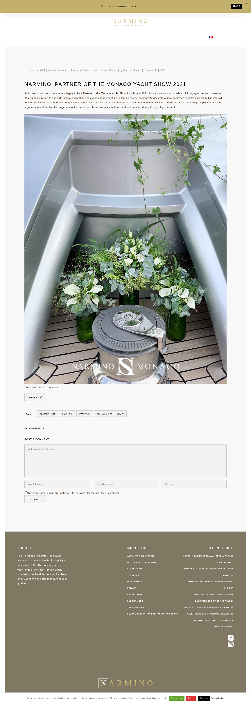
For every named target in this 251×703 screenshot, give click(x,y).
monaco (84, 414)
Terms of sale (136, 607)
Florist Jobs (135, 601)
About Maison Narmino (141, 556)
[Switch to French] (210, 38)
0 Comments (150, 70)
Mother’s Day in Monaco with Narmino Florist (211, 585)
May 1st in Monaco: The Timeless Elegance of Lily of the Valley (214, 598)
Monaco (113, 70)
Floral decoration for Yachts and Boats (152, 614)
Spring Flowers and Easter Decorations (208, 607)
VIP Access (134, 575)
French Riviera (99, 70)
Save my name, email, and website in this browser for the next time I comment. (74, 492)
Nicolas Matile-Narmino (141, 562)
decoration (47, 414)
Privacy (132, 588)
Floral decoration (59, 70)
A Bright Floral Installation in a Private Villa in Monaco (208, 559)
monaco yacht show (110, 414)
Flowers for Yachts (80, 70)
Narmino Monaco (132, 70)
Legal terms (135, 595)
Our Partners (135, 582)
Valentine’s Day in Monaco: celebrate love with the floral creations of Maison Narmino (210, 620)
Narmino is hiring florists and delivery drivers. (209, 572)
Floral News (135, 569)
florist (67, 414)
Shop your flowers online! (119, 6)
